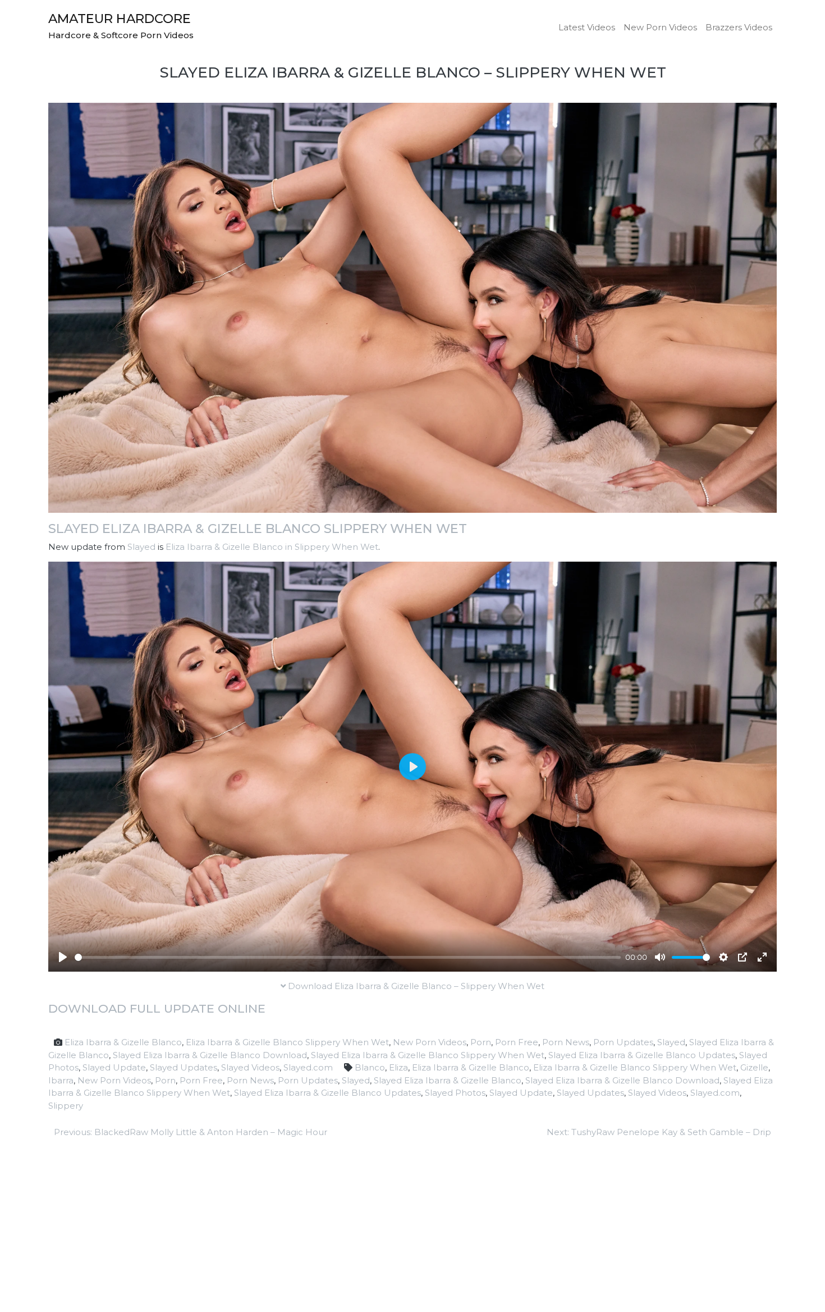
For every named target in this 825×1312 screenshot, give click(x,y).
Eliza (398, 1067)
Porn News (565, 1042)
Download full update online (156, 1008)
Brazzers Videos (738, 27)
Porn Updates (623, 1042)
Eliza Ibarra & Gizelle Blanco (123, 1042)
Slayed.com (308, 1067)
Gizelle (754, 1067)
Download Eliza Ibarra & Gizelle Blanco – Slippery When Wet (415, 986)
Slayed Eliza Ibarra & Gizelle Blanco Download (210, 1055)
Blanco (370, 1067)
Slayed (141, 546)
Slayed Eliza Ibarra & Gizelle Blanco (447, 1080)
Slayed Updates (183, 1067)
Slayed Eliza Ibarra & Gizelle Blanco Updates (641, 1055)
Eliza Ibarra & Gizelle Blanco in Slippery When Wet (272, 546)
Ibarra (61, 1080)
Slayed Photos (455, 1092)
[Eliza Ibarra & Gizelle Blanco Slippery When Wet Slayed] (412, 307)
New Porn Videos (660, 27)
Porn (480, 1042)
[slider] (348, 957)
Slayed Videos (250, 1067)
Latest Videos (586, 27)
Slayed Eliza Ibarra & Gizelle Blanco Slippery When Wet (257, 528)
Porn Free (516, 1042)
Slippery (65, 1105)
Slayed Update (114, 1067)
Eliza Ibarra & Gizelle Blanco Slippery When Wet (287, 1042)
